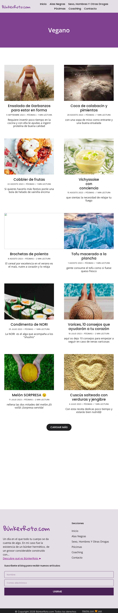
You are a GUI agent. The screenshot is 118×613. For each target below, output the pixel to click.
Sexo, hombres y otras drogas (88, 4)
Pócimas (59, 8)
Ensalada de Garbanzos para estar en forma (29, 108)
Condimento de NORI (29, 324)
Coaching (74, 8)
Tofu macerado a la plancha (88, 256)
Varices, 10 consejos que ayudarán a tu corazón (89, 326)
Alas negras (57, 4)
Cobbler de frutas (29, 179)
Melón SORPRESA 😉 (29, 395)
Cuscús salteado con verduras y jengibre (89, 397)
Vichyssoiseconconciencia (89, 183)
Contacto (90, 8)
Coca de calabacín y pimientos (89, 108)
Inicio (43, 4)
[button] (59, 427)
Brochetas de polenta (29, 254)
